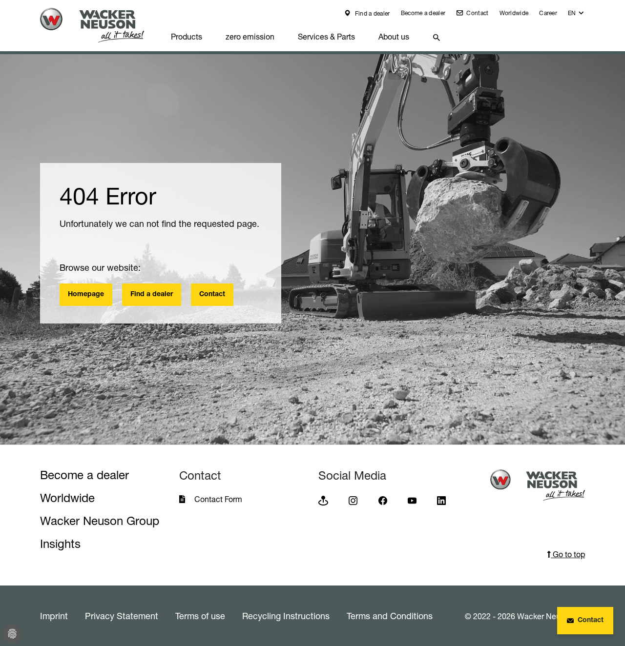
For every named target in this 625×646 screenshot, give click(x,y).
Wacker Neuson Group (99, 521)
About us (393, 36)
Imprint (54, 615)
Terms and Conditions (390, 615)
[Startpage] (99, 25)
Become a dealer (423, 13)
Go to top (568, 554)
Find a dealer (371, 13)
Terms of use (200, 615)
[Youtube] (412, 499)
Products (186, 36)
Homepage (86, 294)
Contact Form (218, 499)
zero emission (250, 36)
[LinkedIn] (441, 499)
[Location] (323, 499)
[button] (576, 15)
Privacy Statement (121, 615)
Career (548, 13)
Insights (60, 544)
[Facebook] (382, 499)
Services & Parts (326, 36)
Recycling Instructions (286, 615)
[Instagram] (353, 499)
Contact (476, 13)
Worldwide (514, 13)
